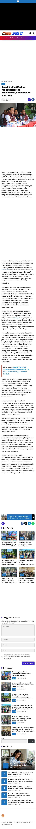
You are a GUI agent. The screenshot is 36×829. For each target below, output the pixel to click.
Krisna (3, 99)
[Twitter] (25, 523)
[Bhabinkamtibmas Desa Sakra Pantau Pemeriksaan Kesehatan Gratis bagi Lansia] (27, 535)
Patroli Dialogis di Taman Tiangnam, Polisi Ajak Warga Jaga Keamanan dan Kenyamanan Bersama (9, 580)
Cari (2, 738)
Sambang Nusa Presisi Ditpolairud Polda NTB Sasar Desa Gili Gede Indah (8, 544)
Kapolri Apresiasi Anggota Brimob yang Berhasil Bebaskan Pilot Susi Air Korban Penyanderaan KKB (20, 801)
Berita (3, 84)
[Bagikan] (33, 99)
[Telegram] (29, 523)
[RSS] (2, 815)
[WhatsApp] (33, 523)
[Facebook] (22, 523)
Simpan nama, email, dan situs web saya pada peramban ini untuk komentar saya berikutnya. (17, 657)
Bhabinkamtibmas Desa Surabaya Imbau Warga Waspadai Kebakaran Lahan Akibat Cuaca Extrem (9, 562)
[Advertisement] (18, 16)
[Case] (12, 33)
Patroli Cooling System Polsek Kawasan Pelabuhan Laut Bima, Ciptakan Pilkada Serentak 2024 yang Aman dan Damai (21, 794)
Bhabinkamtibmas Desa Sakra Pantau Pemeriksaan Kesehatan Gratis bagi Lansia (26, 544)
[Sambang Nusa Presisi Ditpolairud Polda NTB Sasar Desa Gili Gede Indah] (9, 535)
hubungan (16, 318)
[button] (30, 33)
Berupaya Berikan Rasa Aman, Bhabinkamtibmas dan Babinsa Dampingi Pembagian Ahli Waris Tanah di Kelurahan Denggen (26, 562)
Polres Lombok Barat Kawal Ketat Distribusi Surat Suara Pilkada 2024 (20, 787)
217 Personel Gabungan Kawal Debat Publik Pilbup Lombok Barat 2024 (20, 773)
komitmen (5, 270)
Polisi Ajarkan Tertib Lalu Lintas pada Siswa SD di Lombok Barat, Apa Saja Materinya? (20, 780)
